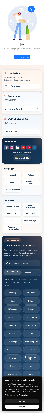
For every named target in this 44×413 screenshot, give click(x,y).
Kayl (31, 333)
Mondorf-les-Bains (31, 350)
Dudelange (12, 317)
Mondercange (12, 350)
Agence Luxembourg (31, 206)
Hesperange (31, 325)
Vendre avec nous (31, 182)
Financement (31, 213)
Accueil (13, 175)
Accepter (22, 407)
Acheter (31, 175)
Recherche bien (12, 206)
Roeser (31, 366)
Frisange (12, 325)
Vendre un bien (31, 272)
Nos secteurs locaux (12, 272)
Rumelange (12, 374)
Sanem (31, 374)
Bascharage (12, 293)
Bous (13, 301)
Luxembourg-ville (31, 342)
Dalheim (31, 301)
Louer (12, 182)
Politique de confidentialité (16, 395)
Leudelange (12, 342)
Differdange (12, 309)
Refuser (22, 401)
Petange (12, 358)
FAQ (12, 221)
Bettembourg (31, 293)
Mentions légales (31, 221)
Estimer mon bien (13, 189)
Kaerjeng (12, 333)
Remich (12, 366)
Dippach (31, 309)
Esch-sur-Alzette (31, 317)
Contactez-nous (12, 213)
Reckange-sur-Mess (31, 358)
